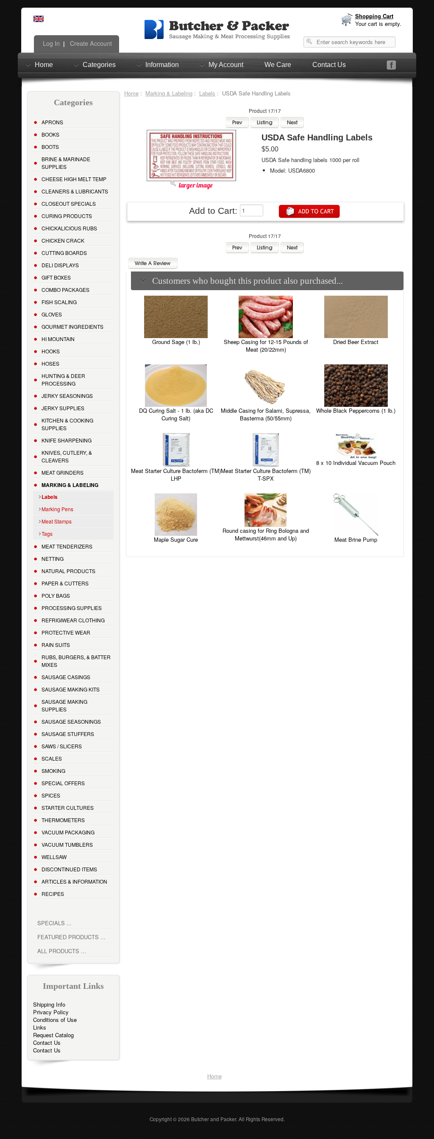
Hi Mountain (58, 338)
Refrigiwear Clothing (73, 620)
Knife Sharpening (67, 440)
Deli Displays (60, 265)
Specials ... (54, 923)
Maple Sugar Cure (176, 539)
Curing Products (67, 215)
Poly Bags (56, 595)
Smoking (53, 770)
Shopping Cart (374, 16)
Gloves (52, 314)
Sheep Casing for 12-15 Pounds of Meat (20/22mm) (266, 345)
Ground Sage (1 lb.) (176, 342)
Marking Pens (57, 508)
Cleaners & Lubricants (75, 191)
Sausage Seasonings (71, 721)
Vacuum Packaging (68, 832)
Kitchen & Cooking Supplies (67, 424)
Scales (52, 758)
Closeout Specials (69, 203)
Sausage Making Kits (71, 689)
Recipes (53, 893)
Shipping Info (49, 1004)
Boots (50, 146)
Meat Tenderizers (67, 546)
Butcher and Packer (213, 1119)
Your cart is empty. (378, 24)
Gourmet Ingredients (72, 326)
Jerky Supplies (63, 407)
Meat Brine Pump (355, 539)
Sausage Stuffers (68, 733)
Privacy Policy (51, 1012)
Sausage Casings (66, 676)
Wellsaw (54, 856)
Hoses (50, 363)
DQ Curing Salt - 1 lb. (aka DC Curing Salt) (176, 414)
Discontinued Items (69, 869)
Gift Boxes (56, 277)
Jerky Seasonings (67, 395)
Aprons (52, 122)
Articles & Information (74, 881)
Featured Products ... (71, 937)
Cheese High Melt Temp (74, 178)
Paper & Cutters (65, 583)
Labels (207, 93)
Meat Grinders (62, 472)
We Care (277, 64)
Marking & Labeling (168, 93)
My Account (226, 64)
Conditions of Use (55, 1020)
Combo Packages (65, 289)
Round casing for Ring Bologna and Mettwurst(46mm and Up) (266, 534)
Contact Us (329, 64)
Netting (53, 558)
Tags (47, 533)
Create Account (90, 43)
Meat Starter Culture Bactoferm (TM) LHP (176, 474)
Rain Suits (56, 644)
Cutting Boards (64, 252)
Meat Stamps (57, 521)
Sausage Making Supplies (64, 705)
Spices (51, 795)
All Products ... (61, 951)
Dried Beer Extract (355, 342)
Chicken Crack (63, 240)
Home (44, 64)
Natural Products (68, 570)
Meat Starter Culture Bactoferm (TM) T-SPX (266, 474)
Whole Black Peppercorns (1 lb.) (355, 410)
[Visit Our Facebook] (391, 65)
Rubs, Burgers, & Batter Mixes (76, 660)
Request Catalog (53, 1035)
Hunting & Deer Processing (63, 379)
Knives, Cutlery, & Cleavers (67, 456)
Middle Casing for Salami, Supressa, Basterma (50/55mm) (266, 414)
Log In (50, 43)
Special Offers (63, 782)
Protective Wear (66, 632)
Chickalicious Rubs (69, 228)
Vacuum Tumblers (67, 844)
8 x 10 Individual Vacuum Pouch (355, 463)
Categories (99, 64)
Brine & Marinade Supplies (66, 162)
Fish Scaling (59, 301)
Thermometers (63, 819)
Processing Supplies (72, 607)
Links (39, 1027)
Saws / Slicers (62, 746)
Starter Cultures (68, 807)
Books (50, 134)
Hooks (51, 351)
